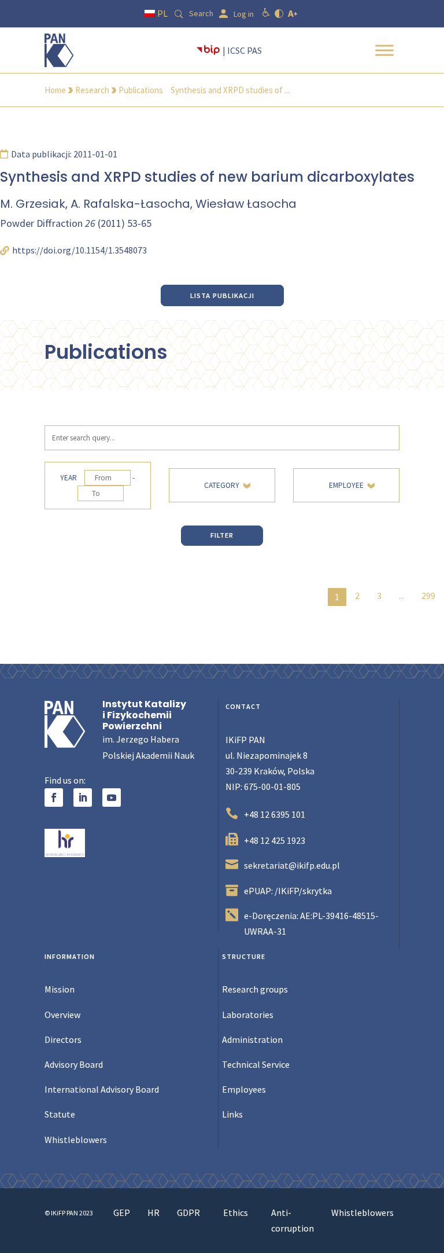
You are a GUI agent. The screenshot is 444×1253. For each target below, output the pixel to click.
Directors (63, 1039)
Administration (252, 1039)
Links (232, 1114)
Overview (62, 1014)
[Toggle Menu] (384, 50)
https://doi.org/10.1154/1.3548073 (79, 250)
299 (428, 595)
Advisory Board (74, 1064)
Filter (222, 535)
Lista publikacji (222, 295)
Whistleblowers (76, 1139)
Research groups (255, 989)
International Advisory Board (102, 1089)
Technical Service (256, 1064)
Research (92, 89)
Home (55, 89)
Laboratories (247, 1014)
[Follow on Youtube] (111, 797)
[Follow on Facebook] (54, 797)
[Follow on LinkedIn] (82, 797)
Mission (60, 989)
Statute (60, 1114)
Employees (244, 1089)
